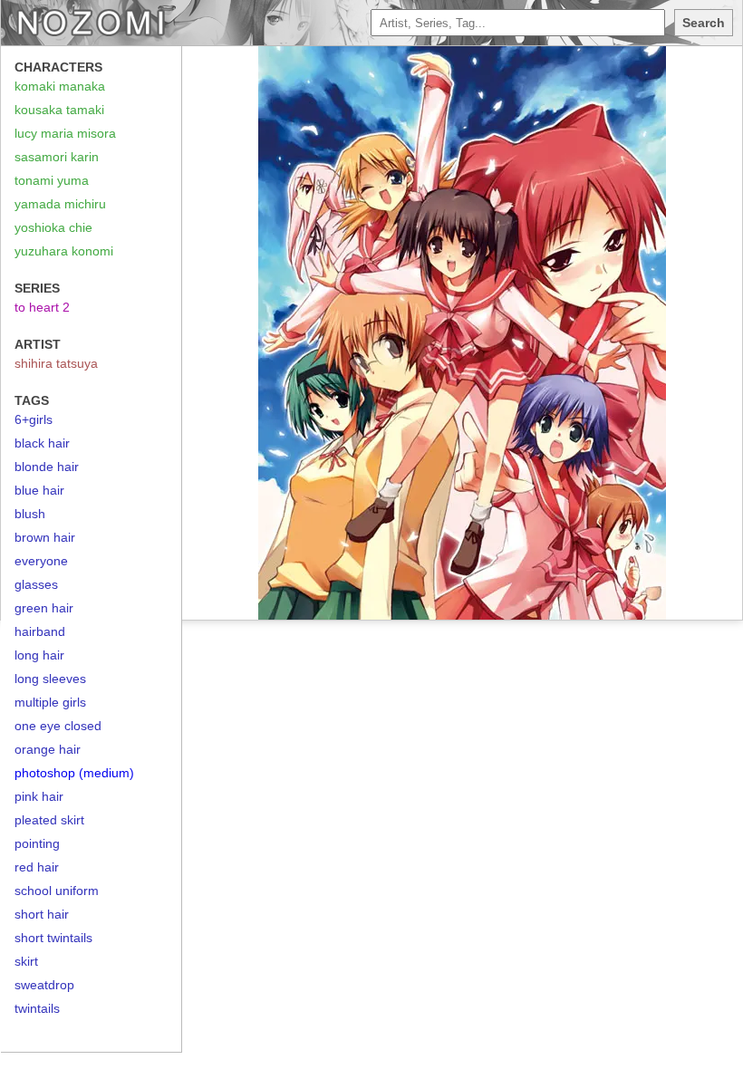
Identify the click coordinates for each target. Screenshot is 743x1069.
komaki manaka (59, 86)
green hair (43, 608)
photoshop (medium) (74, 773)
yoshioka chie (53, 227)
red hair (36, 867)
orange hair (47, 749)
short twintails (53, 937)
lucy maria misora (65, 133)
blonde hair (46, 466)
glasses (36, 584)
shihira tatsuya (56, 363)
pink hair (38, 796)
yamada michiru (60, 204)
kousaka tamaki (59, 109)
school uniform (56, 890)
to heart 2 (42, 307)
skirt (26, 961)
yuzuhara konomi (63, 251)
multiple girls (50, 702)
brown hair (44, 537)
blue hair (39, 490)
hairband (39, 631)
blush (29, 513)
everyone (41, 561)
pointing (37, 843)
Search (703, 22)
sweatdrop (44, 985)
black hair (42, 443)
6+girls (33, 419)
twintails (37, 1008)
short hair (41, 914)
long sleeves (50, 678)
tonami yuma (51, 180)
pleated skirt (49, 820)
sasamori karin (56, 156)
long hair (39, 655)
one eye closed (57, 725)
